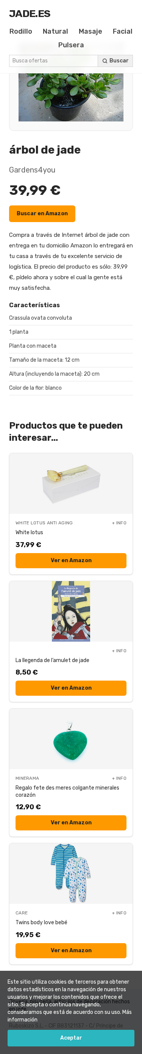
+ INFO (119, 522)
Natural (55, 31)
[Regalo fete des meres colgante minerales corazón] (71, 739)
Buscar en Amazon (42, 213)
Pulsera (71, 45)
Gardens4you (32, 169)
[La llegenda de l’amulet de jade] (71, 611)
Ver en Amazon (71, 560)
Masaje (90, 31)
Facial (123, 31)
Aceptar (71, 1038)
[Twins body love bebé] (71, 873)
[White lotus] (71, 483)
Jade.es (29, 14)
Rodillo (20, 31)
